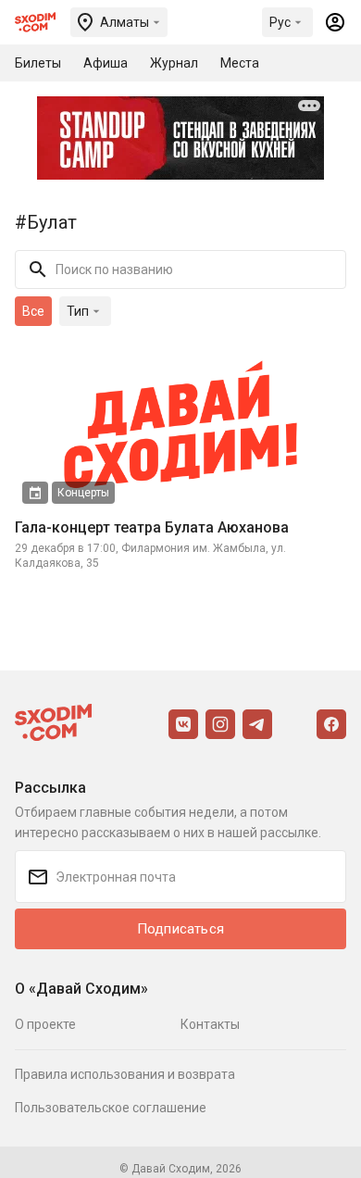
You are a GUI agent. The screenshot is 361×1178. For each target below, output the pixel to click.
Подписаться (180, 929)
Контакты (210, 1024)
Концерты (83, 492)
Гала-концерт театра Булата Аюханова (152, 527)
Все (33, 311)
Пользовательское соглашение (110, 1107)
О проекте (45, 1024)
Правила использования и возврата (125, 1074)
